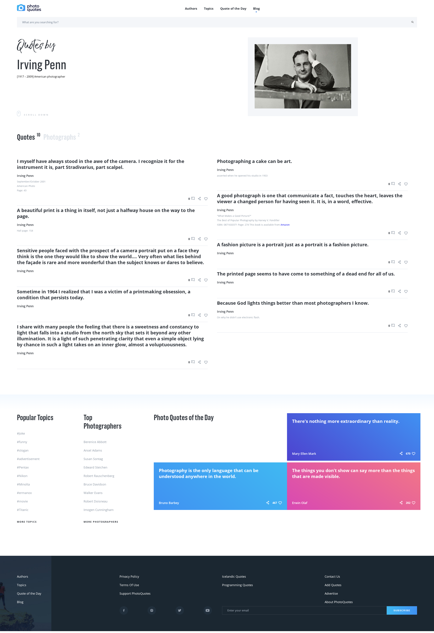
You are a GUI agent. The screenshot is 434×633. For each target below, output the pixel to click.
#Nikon (22, 476)
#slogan (22, 450)
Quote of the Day (233, 8)
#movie (22, 501)
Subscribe (401, 610)
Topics (208, 8)
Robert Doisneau (95, 501)
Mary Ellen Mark (304, 454)
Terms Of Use (129, 585)
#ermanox (24, 493)
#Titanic (22, 510)
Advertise (331, 593)
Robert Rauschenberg (99, 476)
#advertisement (28, 459)
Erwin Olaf (299, 503)
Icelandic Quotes (234, 576)
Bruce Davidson (95, 484)
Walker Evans (93, 493)
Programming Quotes (237, 585)
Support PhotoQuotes (135, 593)
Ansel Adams (93, 450)
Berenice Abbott (95, 442)
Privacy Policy (129, 576)
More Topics (27, 521)
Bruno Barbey (169, 503)
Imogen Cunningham (99, 510)
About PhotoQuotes (339, 602)
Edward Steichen (95, 467)
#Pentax (23, 467)
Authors (191, 8)
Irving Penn (25, 176)
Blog (256, 8)
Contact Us (332, 576)
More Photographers (101, 521)
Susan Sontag (93, 459)
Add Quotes (333, 585)
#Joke (21, 433)
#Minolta (23, 484)
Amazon (285, 224)
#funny (22, 442)
